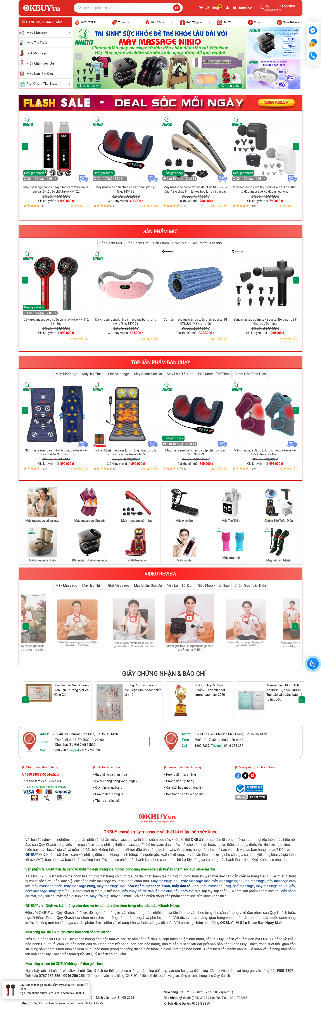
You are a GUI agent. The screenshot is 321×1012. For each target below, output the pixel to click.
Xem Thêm (290, 22)
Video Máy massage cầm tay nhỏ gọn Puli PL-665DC (134, 644)
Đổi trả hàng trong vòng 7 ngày (116, 781)
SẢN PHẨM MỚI (160, 231)
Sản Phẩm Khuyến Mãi (170, 243)
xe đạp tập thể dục (157, 891)
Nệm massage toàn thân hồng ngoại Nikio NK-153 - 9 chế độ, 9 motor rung (56, 452)
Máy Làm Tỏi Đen (39, 74)
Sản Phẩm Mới (110, 243)
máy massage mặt (225, 881)
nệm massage (36, 891)
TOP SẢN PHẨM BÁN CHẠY (160, 362)
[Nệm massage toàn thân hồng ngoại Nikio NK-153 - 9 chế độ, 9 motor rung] (56, 414)
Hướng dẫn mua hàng (181, 774)
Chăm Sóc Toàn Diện (250, 374)
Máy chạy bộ (131, 891)
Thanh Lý (124, 22)
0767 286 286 (92, 750)
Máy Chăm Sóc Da (40, 63)
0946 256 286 (233, 746)
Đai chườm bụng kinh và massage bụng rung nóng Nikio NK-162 (125, 321)
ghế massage (243, 886)
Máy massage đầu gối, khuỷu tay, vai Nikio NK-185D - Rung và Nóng (265, 452)
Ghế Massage (36, 53)
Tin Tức (228, 22)
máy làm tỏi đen (185, 886)
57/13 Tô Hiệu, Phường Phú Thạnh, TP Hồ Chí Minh (231, 734)
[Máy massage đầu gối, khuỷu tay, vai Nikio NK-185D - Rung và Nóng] (265, 414)
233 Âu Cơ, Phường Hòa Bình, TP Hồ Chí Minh (85, 734)
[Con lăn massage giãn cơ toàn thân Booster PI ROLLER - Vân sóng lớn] (195, 283)
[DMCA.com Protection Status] (251, 797)
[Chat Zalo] (313, 664)
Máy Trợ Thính (36, 43)
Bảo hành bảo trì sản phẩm (184, 794)
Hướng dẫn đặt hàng (180, 781)
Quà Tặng (192, 22)
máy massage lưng (216, 886)
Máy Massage (36, 33)
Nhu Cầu (156, 22)
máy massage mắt (195, 881)
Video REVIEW (161, 573)
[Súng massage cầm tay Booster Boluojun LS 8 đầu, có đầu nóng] (265, 283)
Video (258, 22)
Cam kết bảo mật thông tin (184, 787)
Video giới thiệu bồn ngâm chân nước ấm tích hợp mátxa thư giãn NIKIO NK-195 (189, 649)
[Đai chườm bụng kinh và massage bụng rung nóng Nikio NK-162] (126, 283)
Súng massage (253, 881)
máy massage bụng (79, 886)
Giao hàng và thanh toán (112, 774)
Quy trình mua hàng (108, 787)
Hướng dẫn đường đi (109, 794)
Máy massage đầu (165, 881)
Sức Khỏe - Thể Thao (41, 84)
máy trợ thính (59, 891)
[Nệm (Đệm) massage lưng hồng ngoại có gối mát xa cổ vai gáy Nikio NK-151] (126, 414)
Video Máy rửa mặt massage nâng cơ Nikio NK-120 (246, 644)
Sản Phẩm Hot (137, 243)
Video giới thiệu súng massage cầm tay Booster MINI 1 (77, 644)
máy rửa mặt (99, 896)
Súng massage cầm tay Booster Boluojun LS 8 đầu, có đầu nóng (265, 321)
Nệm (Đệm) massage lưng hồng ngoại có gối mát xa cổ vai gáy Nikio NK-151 (125, 452)
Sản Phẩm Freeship (207, 243)
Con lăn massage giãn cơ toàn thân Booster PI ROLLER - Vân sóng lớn (195, 321)
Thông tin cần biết (107, 800)
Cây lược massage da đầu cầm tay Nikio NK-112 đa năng (56, 321)
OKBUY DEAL (89, 22)
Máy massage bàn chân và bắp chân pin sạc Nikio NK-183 (195, 452)
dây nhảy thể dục (187, 891)
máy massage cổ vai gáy (275, 886)
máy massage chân (47, 886)
